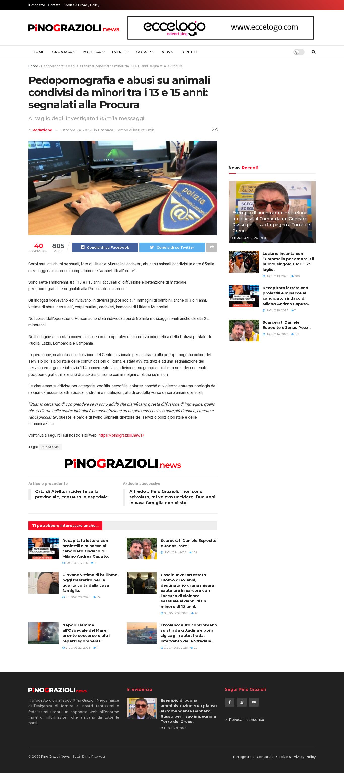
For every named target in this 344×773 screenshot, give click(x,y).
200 (297, 276)
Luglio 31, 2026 (246, 238)
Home (38, 52)
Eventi (118, 52)
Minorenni (50, 447)
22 (195, 647)
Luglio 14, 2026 (174, 552)
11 (94, 563)
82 (265, 238)
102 (194, 552)
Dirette (189, 52)
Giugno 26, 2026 (175, 613)
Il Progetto (36, 5)
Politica (92, 52)
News (167, 52)
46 (196, 613)
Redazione (42, 130)
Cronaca (62, 52)
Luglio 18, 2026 (276, 276)
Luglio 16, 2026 (76, 563)
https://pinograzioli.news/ (121, 435)
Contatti (54, 5)
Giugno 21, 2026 (175, 647)
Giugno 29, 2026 (77, 597)
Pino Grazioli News (55, 756)
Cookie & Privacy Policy (81, 5)
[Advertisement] (272, 112)
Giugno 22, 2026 (77, 647)
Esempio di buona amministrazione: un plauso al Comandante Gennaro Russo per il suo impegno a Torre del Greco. (189, 711)
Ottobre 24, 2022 (76, 130)
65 (98, 597)
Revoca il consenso (246, 719)
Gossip (143, 52)
